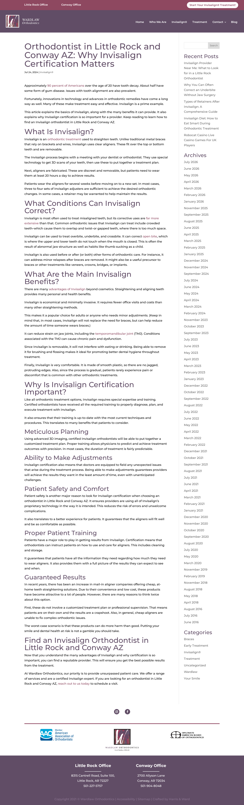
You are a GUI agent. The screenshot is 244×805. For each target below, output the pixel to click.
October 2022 (194, 392)
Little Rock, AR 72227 (93, 781)
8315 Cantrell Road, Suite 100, (93, 775)
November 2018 (195, 583)
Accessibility (126, 799)
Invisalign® (179, 22)
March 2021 (192, 497)
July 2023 (191, 339)
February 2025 (194, 247)
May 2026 (191, 175)
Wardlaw (190, 672)
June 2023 (191, 346)
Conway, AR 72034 (151, 781)
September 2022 (196, 399)
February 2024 (194, 313)
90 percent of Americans (65, 85)
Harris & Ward (179, 799)
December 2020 (196, 517)
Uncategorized (195, 665)
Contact (217, 22)
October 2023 (194, 326)
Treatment (199, 22)
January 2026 (194, 201)
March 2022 (192, 438)
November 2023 (196, 320)
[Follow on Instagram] (116, 711)
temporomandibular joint (114, 334)
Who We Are (157, 22)
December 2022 (196, 385)
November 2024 (196, 267)
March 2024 (193, 306)
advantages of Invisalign (67, 289)
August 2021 (193, 471)
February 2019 (194, 576)
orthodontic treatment (64, 139)
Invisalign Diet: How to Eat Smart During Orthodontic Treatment (201, 123)
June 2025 (191, 228)
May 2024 (191, 293)
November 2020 (196, 523)
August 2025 (193, 221)
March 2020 (193, 563)
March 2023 (192, 366)
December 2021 (195, 451)
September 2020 (196, 537)
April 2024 (191, 300)
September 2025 (196, 214)
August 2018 (193, 589)
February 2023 (194, 372)
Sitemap (144, 799)
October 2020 (194, 530)
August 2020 (193, 543)
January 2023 (194, 379)
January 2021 (193, 510)
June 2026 (191, 168)
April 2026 (191, 182)
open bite (150, 236)
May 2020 (191, 556)
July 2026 (191, 162)
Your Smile (192, 678)
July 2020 (191, 550)
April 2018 (191, 602)
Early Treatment (196, 645)
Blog (234, 22)
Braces (189, 639)
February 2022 (194, 445)
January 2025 (194, 254)
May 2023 (191, 353)
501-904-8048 (151, 786)
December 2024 (196, 260)
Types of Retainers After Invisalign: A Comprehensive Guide (202, 107)
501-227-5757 (93, 786)
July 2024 (191, 280)
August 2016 (193, 609)
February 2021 (194, 504)
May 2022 (191, 425)
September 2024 (196, 274)
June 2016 (191, 622)
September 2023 (196, 333)
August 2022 (193, 405)
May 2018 (191, 596)
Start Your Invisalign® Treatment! (213, 5)
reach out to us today (74, 683)
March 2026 (192, 188)
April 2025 (191, 234)
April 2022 (191, 431)
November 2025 (196, 208)
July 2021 (190, 477)
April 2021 (191, 491)
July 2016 (190, 615)
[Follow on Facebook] (127, 711)
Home (140, 22)
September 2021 (196, 464)
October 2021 (193, 458)
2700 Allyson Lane (151, 775)
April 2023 (191, 359)
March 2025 (192, 241)
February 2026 (194, 195)
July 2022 (191, 412)
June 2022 (191, 418)
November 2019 (195, 569)
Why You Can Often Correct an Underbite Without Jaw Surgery (199, 90)
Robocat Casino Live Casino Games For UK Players (200, 140)
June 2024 (191, 287)
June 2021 (191, 484)
